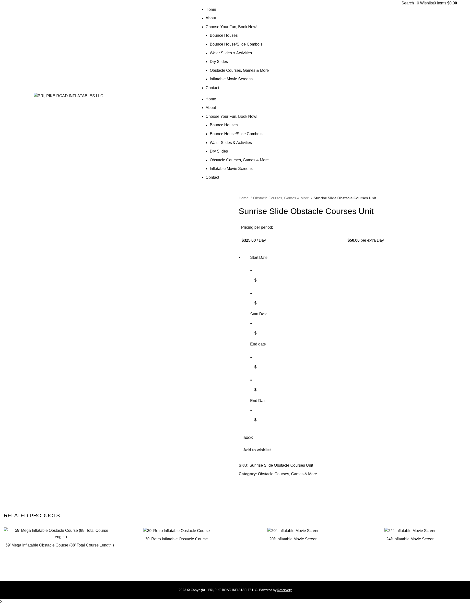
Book (248, 438)
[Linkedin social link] (259, 483)
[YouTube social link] (448, 96)
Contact (212, 88)
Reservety (284, 590)
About (211, 18)
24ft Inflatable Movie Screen (410, 539)
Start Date (259, 314)
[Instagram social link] (443, 96)
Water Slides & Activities (231, 53)
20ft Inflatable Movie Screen (293, 539)
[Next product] (463, 198)
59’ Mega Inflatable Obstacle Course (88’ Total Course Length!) (59, 545)
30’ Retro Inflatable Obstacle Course (176, 539)
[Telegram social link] (265, 483)
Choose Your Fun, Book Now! (231, 27)
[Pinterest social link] (454, 96)
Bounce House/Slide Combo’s (236, 44)
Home (211, 9)
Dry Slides (219, 61)
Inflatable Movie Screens (231, 79)
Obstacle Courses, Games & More (239, 70)
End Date (258, 401)
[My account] (415, 3)
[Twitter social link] (437, 96)
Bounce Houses (224, 35)
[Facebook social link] (432, 96)
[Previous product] (454, 198)
